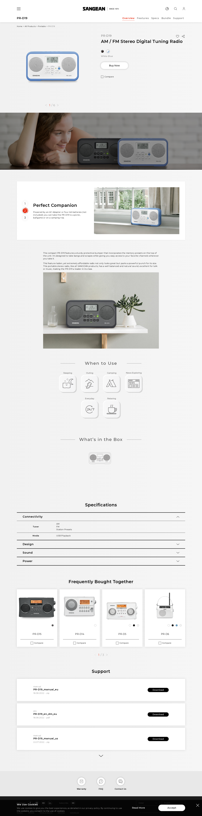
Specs (155, 18)
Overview (128, 18)
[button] (46, 105)
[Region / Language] (167, 8)
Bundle (166, 18)
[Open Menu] (18, 8)
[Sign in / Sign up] (183, 8)
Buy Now (114, 65)
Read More (138, 807)
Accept (171, 807)
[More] (101, 755)
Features (143, 18)
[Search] (175, 8)
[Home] (101, 9)
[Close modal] (198, 805)
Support (178, 18)
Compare (109, 77)
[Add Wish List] (177, 36)
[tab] (101, 517)
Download (158, 690)
